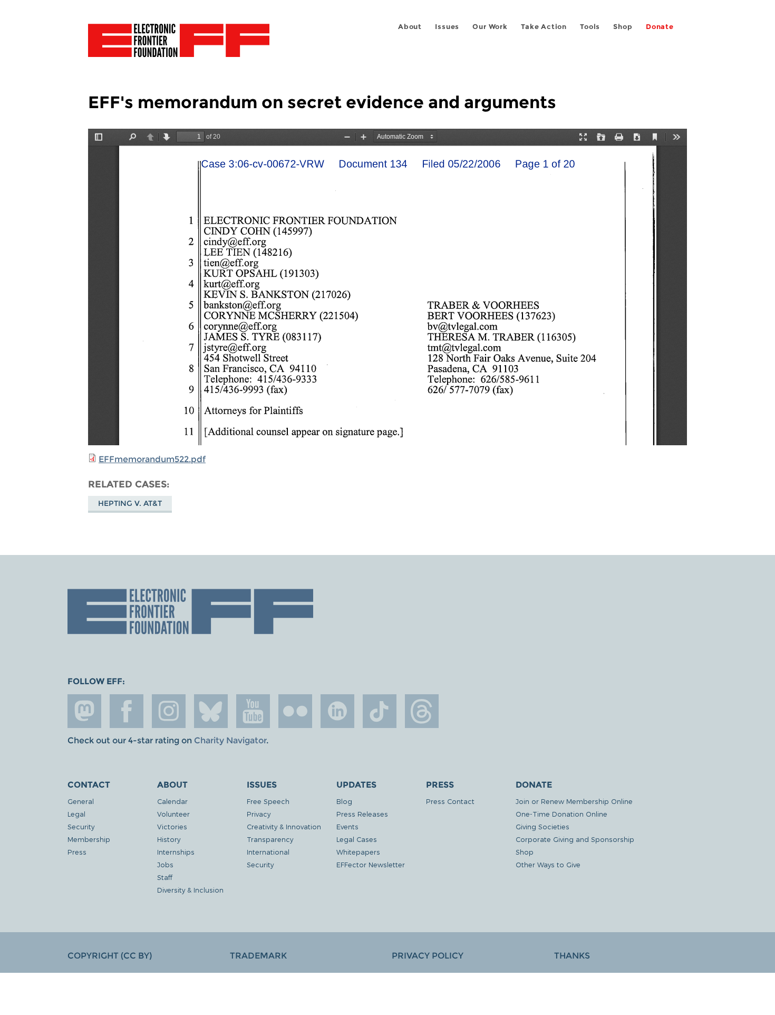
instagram (169, 711)
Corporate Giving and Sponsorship (575, 839)
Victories (172, 826)
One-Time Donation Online (561, 814)
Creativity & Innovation (284, 826)
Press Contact (450, 801)
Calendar (172, 801)
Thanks (572, 956)
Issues (447, 27)
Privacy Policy (427, 956)
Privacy (258, 814)
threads (422, 711)
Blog (344, 801)
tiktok (379, 711)
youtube (253, 711)
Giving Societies (542, 826)
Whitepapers (358, 852)
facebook (126, 711)
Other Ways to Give (548, 864)
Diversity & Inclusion (190, 890)
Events (347, 826)
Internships (176, 852)
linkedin (337, 711)
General (80, 801)
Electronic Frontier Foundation (178, 46)
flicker (295, 711)
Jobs (165, 864)
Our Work (489, 27)
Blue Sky (211, 711)
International (268, 852)
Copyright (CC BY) (109, 956)
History (168, 839)
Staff (164, 877)
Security (80, 826)
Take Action (544, 27)
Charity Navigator (230, 740)
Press (76, 852)
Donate (660, 27)
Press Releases (362, 814)
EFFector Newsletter (370, 864)
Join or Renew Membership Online (574, 801)
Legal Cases (356, 839)
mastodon (84, 711)
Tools (590, 27)
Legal (76, 814)
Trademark (258, 956)
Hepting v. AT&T (130, 503)
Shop (622, 27)
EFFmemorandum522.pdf (152, 459)
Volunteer (173, 814)
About (410, 27)
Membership (88, 839)
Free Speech (268, 801)
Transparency (270, 839)
